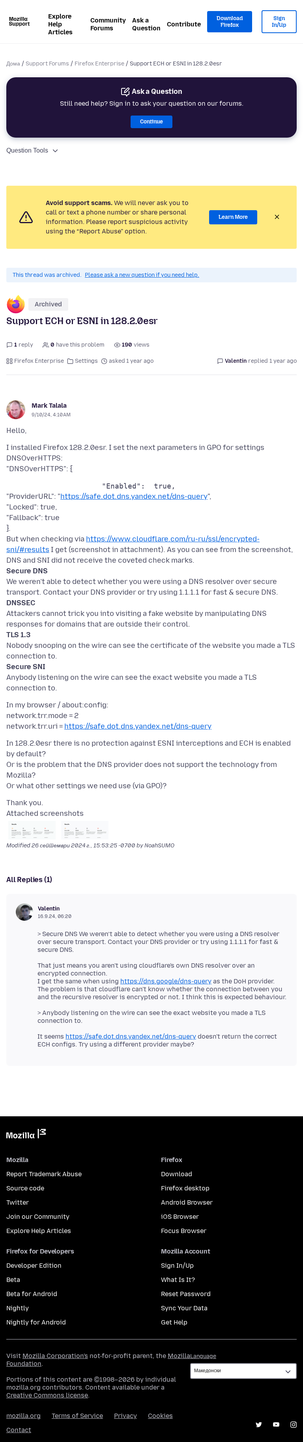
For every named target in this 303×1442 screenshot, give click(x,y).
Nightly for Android (36, 1322)
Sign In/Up (279, 22)
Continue (151, 121)
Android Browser (187, 1202)
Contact (18, 1430)
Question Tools (27, 150)
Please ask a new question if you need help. (142, 275)
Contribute (184, 24)
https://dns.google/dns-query (165, 981)
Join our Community (37, 1216)
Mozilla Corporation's (55, 1356)
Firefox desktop (185, 1188)
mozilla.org (23, 1416)
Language (203, 1356)
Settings (86, 361)
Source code (25, 1188)
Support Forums (47, 63)
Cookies (160, 1416)
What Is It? (178, 1279)
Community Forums (108, 24)
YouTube (276, 1424)
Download (176, 1174)
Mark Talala (49, 405)
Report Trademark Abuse (44, 1174)
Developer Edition (34, 1265)
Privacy (125, 1416)
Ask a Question (146, 24)
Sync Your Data (184, 1308)
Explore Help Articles (60, 24)
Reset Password (186, 1294)
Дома (13, 63)
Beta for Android (31, 1294)
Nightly (17, 1308)
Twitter (17, 1202)
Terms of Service (77, 1416)
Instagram (293, 1424)
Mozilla (26, 1135)
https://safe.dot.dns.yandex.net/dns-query (134, 496)
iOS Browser (180, 1216)
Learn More (233, 217)
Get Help (174, 1322)
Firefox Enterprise (99, 63)
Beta (13, 1279)
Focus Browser (183, 1231)
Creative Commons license (47, 1395)
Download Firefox (230, 22)
